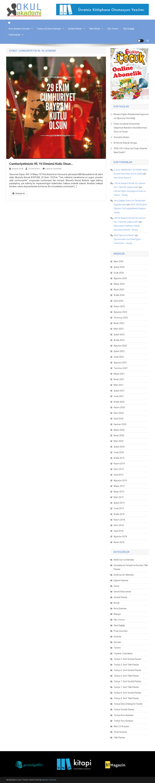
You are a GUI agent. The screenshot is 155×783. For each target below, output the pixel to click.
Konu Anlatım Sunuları (19, 28)
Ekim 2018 (119, 525)
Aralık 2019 (119, 458)
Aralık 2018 (119, 514)
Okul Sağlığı (128, 28)
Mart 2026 (119, 261)
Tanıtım (117, 648)
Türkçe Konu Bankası (124, 715)
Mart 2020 (119, 441)
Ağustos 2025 (120, 278)
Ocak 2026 (119, 273)
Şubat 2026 (119, 267)
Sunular (117, 642)
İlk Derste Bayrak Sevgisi (125, 143)
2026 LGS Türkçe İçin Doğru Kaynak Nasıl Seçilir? (130, 150)
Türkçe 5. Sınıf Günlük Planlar (127, 659)
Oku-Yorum (112, 28)
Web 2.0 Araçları (121, 726)
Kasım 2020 (119, 407)
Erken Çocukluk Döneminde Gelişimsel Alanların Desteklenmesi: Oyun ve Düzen (130, 128)
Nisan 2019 (119, 491)
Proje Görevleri (121, 631)
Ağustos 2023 (120, 312)
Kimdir (117, 603)
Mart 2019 (119, 497)
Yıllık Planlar (94, 28)
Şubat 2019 (119, 503)
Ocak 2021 (119, 396)
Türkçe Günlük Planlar (124, 709)
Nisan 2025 (119, 289)
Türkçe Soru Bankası (123, 721)
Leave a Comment (53, 169)
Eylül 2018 (118, 531)
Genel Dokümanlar (122, 591)
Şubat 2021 (119, 390)
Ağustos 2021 (120, 362)
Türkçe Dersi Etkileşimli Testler (128, 704)
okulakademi (34, 168)
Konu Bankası (120, 608)
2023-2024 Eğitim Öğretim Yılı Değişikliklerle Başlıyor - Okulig (130, 208)
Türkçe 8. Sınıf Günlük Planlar (127, 693)
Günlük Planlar (75, 28)
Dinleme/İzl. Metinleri (124, 575)
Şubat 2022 (119, 351)
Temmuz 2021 (121, 368)
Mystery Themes (49, 780)
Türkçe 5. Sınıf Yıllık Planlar (126, 664)
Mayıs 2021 (119, 374)
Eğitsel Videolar (121, 580)
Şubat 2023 (119, 334)
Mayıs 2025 (119, 284)
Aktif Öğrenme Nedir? (124, 235)
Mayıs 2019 (119, 486)
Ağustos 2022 (120, 345)
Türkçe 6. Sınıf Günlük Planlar (127, 670)
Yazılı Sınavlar (120, 732)
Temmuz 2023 (121, 317)
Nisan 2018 (119, 542)
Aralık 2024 (119, 295)
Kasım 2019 (119, 463)
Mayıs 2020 (119, 430)
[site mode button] (141, 40)
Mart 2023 (119, 329)
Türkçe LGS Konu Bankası (49, 28)
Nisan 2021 (119, 379)
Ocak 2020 (119, 452)
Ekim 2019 (119, 469)
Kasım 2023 (119, 306)
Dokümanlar (14, 35)
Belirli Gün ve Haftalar (124, 560)
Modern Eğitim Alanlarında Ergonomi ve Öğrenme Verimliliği (131, 116)
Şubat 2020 (119, 446)
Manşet (117, 614)
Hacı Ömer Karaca (122, 177)
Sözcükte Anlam (122, 137)
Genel (116, 586)
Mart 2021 (119, 385)
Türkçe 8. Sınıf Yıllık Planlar (126, 698)
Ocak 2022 (119, 357)
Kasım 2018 (119, 520)
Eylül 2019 (118, 475)
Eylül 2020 (118, 418)
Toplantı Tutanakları (123, 653)
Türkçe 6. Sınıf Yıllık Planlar (126, 676)
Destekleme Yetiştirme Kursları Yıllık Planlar (131, 567)
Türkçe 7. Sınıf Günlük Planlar (127, 681)
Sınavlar (117, 636)
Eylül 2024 (118, 301)
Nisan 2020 (119, 435)
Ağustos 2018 (120, 536)
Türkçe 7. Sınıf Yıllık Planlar (126, 687)
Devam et (20, 193)
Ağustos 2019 (120, 480)
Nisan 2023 (119, 323)
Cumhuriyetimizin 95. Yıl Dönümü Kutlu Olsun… (41, 164)
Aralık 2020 (119, 402)
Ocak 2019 (119, 508)
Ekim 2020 (119, 413)
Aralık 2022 (119, 340)
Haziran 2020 (120, 424)
